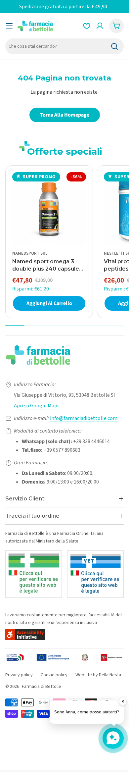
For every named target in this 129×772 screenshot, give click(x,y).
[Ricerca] (114, 46)
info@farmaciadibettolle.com (83, 418)
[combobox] (64, 46)
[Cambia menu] (9, 26)
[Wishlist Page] (87, 26)
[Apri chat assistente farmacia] (113, 738)
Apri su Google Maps (37, 405)
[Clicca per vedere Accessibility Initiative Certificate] (25, 634)
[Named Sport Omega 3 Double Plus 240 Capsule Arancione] (49, 209)
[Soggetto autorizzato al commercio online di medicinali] (33, 574)
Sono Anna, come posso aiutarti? (86, 712)
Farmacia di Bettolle (41, 686)
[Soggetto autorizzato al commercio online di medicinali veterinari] (95, 574)
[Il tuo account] (100, 26)
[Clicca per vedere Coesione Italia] (64, 658)
